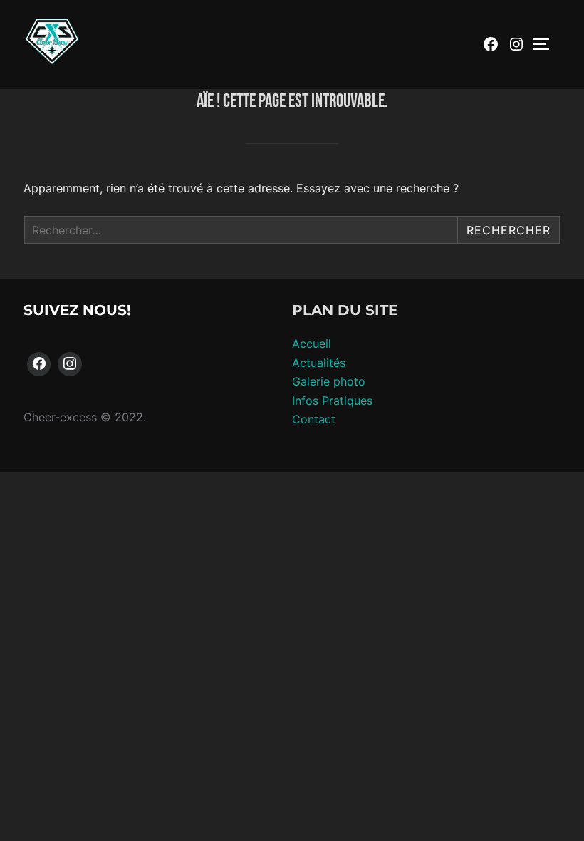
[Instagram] (69, 364)
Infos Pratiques (332, 400)
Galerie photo (328, 381)
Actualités (318, 363)
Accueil (311, 343)
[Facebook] (39, 364)
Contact (313, 419)
